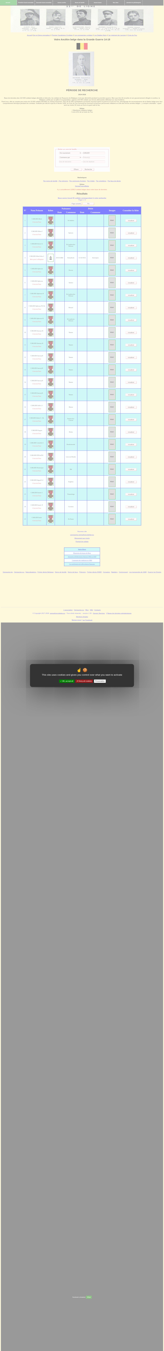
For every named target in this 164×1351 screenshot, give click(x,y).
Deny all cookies (85, 681)
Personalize (100, 681)
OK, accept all (67, 681)
